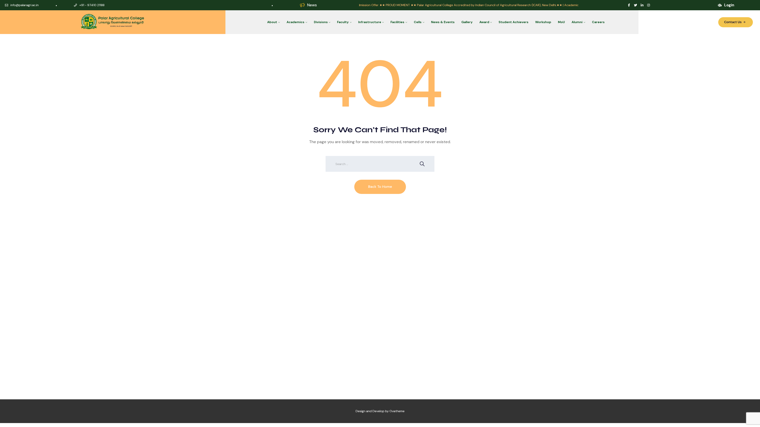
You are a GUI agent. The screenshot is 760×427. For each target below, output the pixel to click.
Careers (598, 22)
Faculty (343, 22)
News (312, 5)
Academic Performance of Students (562, 5)
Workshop (543, 22)
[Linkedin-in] (642, 5)
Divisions (321, 22)
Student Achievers (513, 22)
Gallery (467, 22)
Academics (295, 22)
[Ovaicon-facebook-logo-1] (629, 5)
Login (729, 5)
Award (484, 22)
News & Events (443, 22)
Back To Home (380, 186)
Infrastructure (369, 22)
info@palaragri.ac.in (24, 5)
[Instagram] (648, 5)
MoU (561, 22)
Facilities (397, 22)
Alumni (577, 22)
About (272, 22)
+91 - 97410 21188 (91, 5)
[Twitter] (635, 5)
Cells (418, 22)
